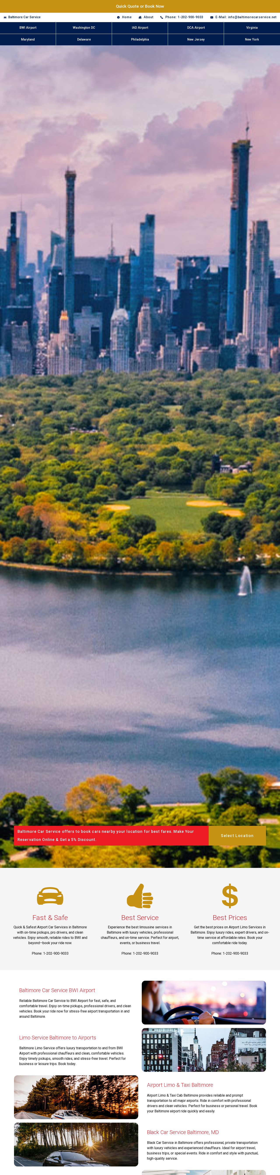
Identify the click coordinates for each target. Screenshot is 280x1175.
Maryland (28, 39)
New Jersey (196, 39)
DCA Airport (196, 28)
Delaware (84, 39)
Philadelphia (140, 39)
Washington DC (84, 28)
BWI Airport (27, 28)
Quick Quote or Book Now (140, 6)
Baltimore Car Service (24, 17)
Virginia (252, 28)
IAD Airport (140, 28)
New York (252, 39)
